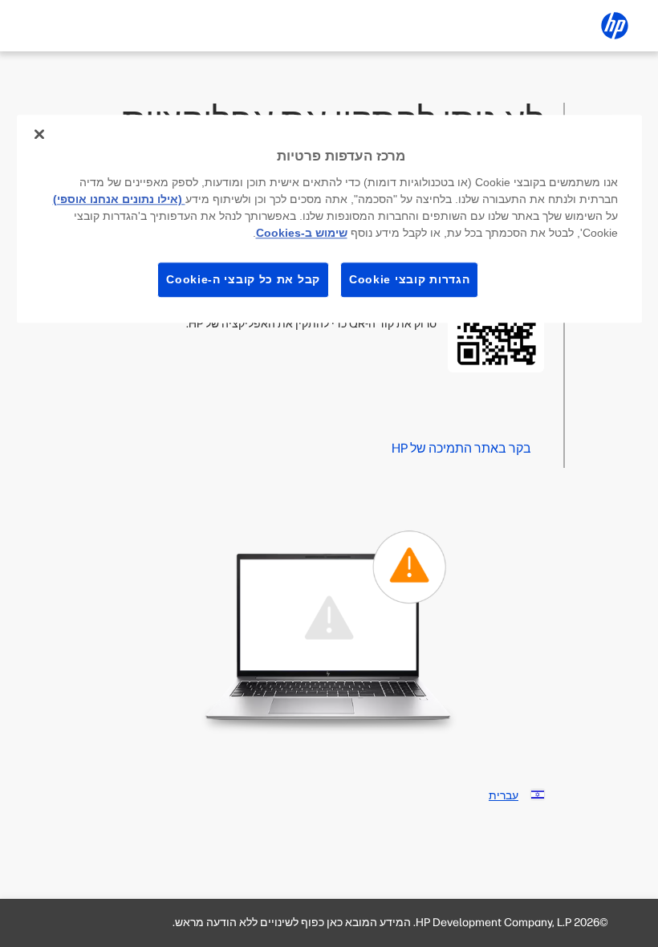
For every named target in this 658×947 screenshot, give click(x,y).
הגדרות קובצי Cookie (409, 279)
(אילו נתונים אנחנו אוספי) (119, 199)
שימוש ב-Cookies (301, 232)
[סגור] (39, 134)
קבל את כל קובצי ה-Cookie (243, 279)
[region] (329, 219)
